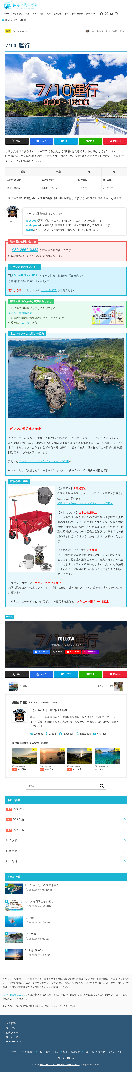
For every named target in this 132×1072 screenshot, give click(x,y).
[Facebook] (101, 13)
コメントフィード (15, 1037)
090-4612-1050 (25, 275)
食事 (34, 14)
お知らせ (57, 14)
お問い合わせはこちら (14, 994)
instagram (32, 225)
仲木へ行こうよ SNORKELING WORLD (60, 1064)
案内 (49, 14)
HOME (7, 20)
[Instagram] (116, 13)
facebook (32, 220)
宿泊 (41, 14)
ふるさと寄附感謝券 (20, 312)
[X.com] (106, 13)
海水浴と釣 (17, 14)
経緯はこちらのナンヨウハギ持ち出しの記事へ (85, 503)
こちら (25, 322)
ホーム (6, 14)
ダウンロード (91, 14)
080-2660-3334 (25, 250)
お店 (66, 14)
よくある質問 (49, 290)
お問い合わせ (77, 14)
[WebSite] (36, 733)
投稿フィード (13, 1032)
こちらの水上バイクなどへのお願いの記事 (44, 461)
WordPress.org (14, 1041)
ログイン (10, 1028)
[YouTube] (111, 13)
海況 (27, 14)
